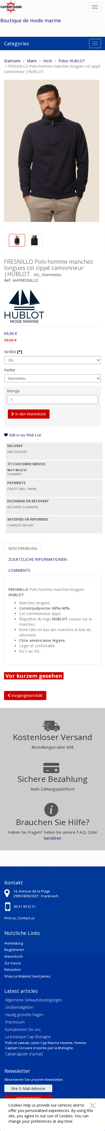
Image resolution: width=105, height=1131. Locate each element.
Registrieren (14, 949)
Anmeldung (13, 943)
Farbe (9, 369)
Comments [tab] (19, 570)
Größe (13, 351)
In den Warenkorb (30, 413)
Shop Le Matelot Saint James (27, 976)
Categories (16, 43)
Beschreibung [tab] (22, 548)
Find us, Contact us (19, 918)
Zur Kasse (12, 963)
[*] (19, 351)
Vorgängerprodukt (26, 695)
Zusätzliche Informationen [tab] (37, 559)
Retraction (12, 969)
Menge (13, 390)
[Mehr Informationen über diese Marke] (24, 305)
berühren (52, 838)
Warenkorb (13, 956)
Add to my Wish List (24, 435)
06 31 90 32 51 (25, 906)
